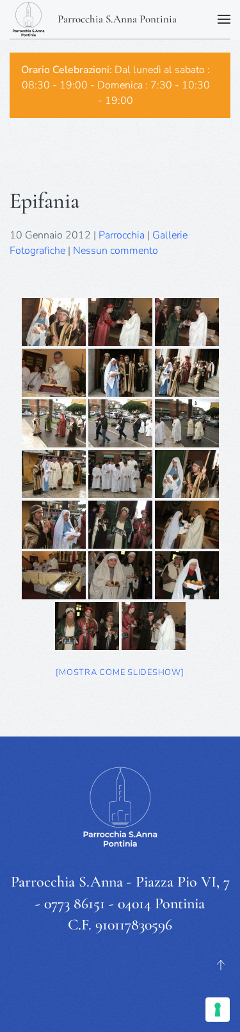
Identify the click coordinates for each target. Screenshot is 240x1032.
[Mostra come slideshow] (120, 672)
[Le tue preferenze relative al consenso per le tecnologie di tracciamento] (217, 1009)
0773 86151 (74, 903)
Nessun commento (115, 251)
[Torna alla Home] (29, 19)
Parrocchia (122, 235)
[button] (224, 19)
